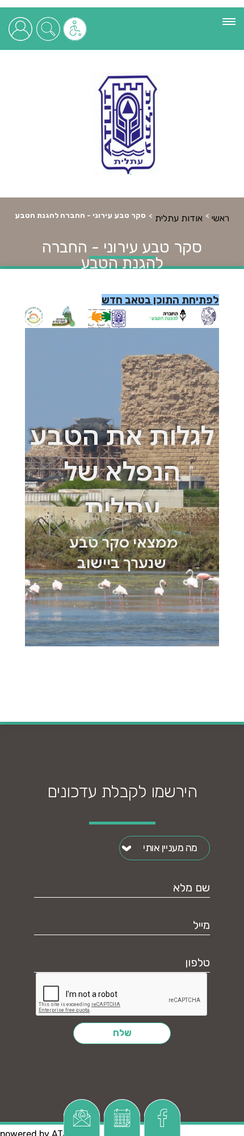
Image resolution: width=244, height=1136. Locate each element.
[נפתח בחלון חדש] (82, 1117)
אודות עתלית (179, 218)
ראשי (220, 218)
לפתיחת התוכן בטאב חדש (160, 300)
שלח (122, 1032)
